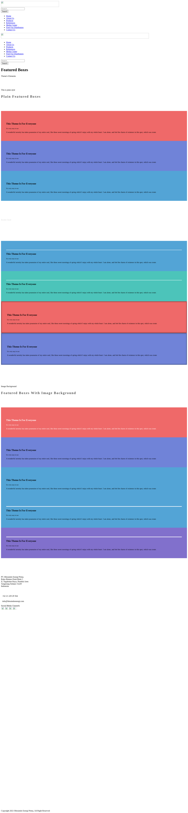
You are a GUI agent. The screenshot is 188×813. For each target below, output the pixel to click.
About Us (10, 18)
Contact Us (10, 30)
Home (8, 16)
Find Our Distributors (15, 27)
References (10, 23)
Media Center (11, 25)
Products (9, 20)
